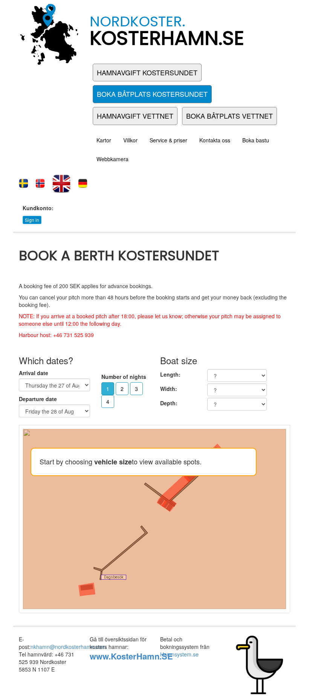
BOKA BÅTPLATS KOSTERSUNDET (152, 94)
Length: (170, 374)
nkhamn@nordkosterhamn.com (68, 646)
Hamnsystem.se (179, 654)
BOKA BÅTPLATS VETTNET (229, 116)
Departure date (38, 399)
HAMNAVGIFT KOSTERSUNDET (147, 72)
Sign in (32, 220)
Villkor (130, 140)
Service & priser (168, 140)
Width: (168, 388)
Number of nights (123, 376)
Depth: (168, 403)
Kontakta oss (214, 140)
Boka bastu (255, 140)
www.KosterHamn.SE (131, 656)
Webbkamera (112, 159)
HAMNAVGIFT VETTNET (135, 116)
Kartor (103, 140)
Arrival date (33, 373)
